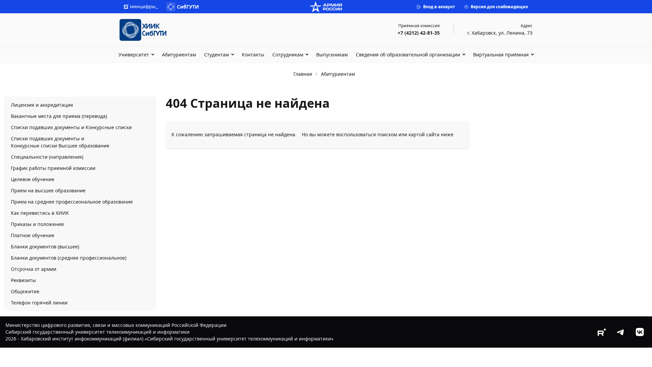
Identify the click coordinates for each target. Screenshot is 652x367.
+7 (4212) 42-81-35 (419, 33)
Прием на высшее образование (48, 190)
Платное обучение (32, 235)
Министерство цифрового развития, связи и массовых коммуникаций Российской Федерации (116, 325)
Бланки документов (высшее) (45, 246)
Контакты (253, 54)
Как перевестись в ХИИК (40, 213)
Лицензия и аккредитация (42, 105)
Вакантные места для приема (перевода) (59, 116)
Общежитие (25, 291)
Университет (134, 54)
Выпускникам (332, 54)
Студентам (216, 54)
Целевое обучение (32, 179)
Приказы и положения (37, 224)
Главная (302, 74)
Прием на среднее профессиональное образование (72, 201)
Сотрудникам (287, 54)
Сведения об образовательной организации (408, 54)
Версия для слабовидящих (499, 7)
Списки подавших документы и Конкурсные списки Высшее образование (60, 142)
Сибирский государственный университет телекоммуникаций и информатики (97, 332)
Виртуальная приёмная (501, 54)
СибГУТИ (188, 6)
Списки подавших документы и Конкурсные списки (71, 127)
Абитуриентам (179, 54)
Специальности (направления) (47, 157)
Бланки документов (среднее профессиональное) (68, 258)
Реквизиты (23, 280)
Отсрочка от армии (33, 269)
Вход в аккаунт (439, 7)
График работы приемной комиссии (53, 168)
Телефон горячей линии (39, 302)
